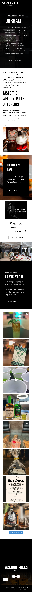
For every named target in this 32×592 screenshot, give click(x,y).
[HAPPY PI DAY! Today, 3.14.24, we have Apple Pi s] (16, 407)
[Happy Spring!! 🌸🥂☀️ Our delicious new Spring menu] (16, 434)
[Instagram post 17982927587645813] (16, 325)
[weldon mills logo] (10, 3)
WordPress (23, 589)
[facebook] (14, 576)
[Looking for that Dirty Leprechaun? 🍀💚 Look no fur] (16, 352)
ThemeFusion (25, 587)
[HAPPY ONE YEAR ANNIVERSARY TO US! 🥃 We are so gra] (16, 516)
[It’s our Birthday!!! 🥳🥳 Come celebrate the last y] (16, 489)
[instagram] (18, 576)
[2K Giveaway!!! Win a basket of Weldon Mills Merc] (16, 462)
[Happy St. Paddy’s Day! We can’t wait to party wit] (16, 380)
